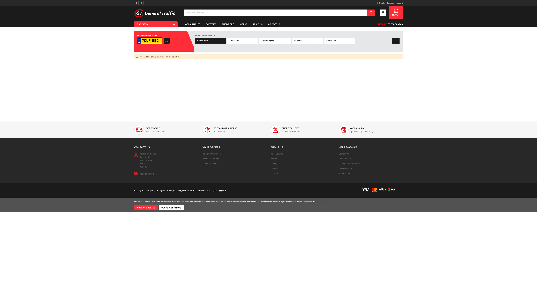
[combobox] (276, 13)
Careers (274, 168)
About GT (275, 159)
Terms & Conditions (211, 164)
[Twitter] (141, 3)
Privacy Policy (345, 159)
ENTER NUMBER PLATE (147, 35)
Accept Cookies (146, 208)
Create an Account (395, 3)
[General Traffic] (155, 13)
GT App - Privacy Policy (349, 164)
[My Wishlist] (383, 13)
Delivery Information (211, 154)
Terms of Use (344, 173)
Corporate (275, 173)
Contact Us (344, 154)
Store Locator (277, 154)
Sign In (382, 3)
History (274, 164)
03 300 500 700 (146, 174)
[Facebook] (136, 3)
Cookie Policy (321, 202)
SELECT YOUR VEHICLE (205, 35)
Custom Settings (171, 208)
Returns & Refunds (210, 159)
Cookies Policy (345, 168)
